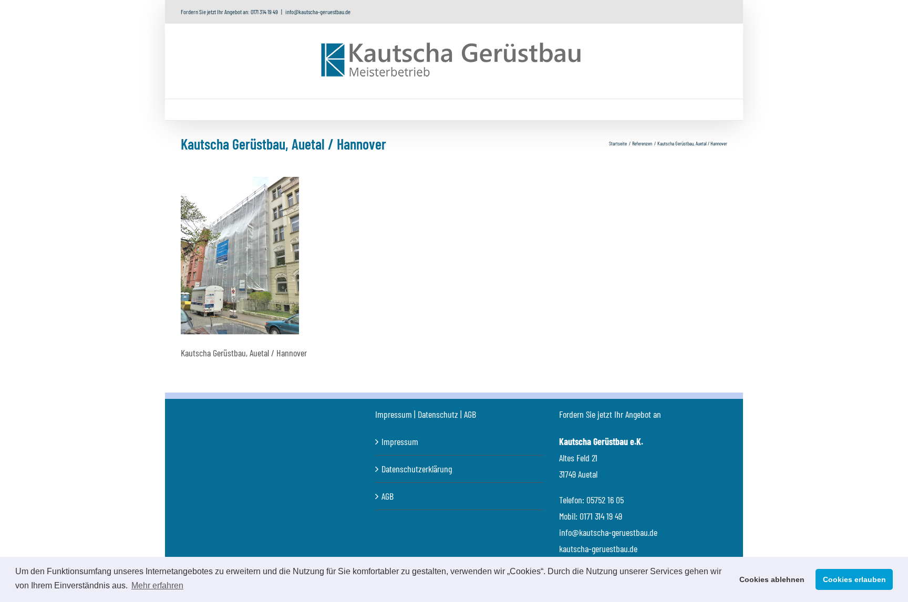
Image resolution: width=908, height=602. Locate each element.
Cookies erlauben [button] (854, 579)
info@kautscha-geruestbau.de (317, 11)
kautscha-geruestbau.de (598, 548)
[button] (585, 109)
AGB (387, 496)
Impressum (399, 441)
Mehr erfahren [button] (157, 585)
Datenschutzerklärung (416, 468)
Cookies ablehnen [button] (771, 579)
